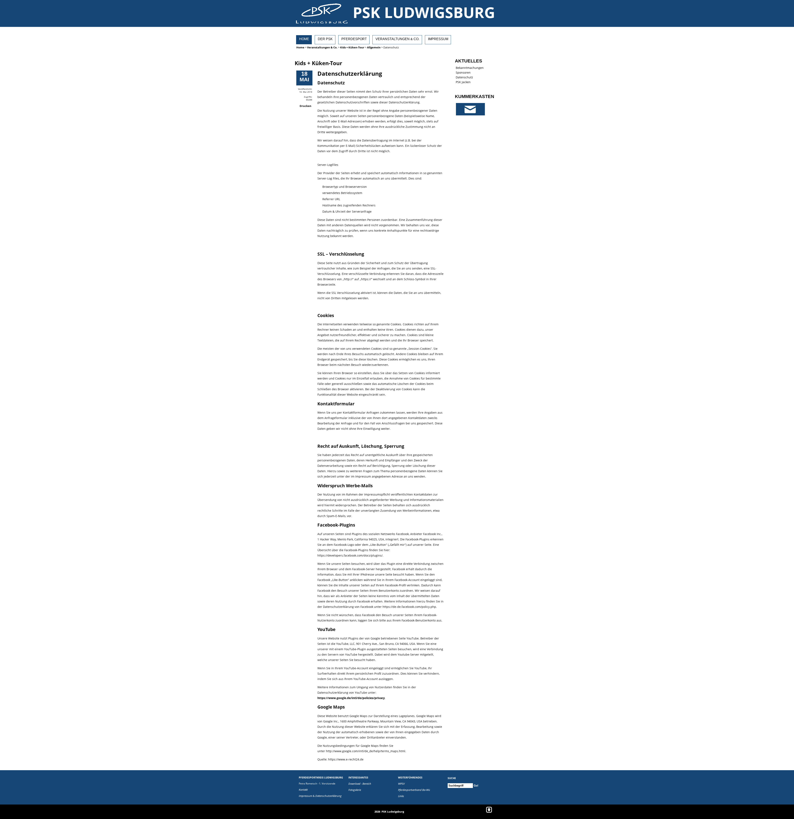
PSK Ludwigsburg (424, 12)
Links (401, 796)
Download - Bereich (359, 783)
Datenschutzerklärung (328, 796)
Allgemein (374, 47)
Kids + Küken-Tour (352, 47)
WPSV (401, 783)
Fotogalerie (354, 790)
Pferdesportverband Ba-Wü (414, 790)
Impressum (438, 39)
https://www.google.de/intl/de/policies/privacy (351, 698)
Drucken (305, 106)
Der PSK (325, 39)
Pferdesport (354, 39)
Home (304, 39)
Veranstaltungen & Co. (397, 39)
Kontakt (303, 789)
